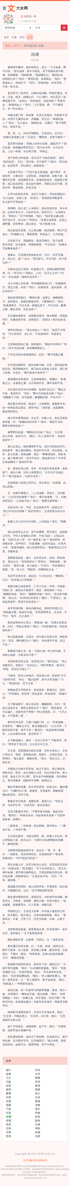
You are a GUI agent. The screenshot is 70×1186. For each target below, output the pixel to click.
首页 (6, 37)
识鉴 (8, 1081)
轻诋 (37, 1116)
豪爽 (8, 1093)
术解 (37, 1105)
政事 (8, 1073)
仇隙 (37, 1136)
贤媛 (8, 1105)
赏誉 (37, 1081)
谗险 (37, 1128)
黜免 (37, 1120)
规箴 (37, 1085)
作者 (14, 37)
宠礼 (37, 1108)
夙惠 (37, 1089)
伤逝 (8, 1101)
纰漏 (37, 1132)
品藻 (8, 1085)
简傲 (37, 1112)
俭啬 (8, 1124)
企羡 (37, 1097)
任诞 (8, 1112)
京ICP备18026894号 (35, 1160)
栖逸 (37, 1101)
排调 (8, 1116)
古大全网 (15, 8)
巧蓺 (8, 1108)
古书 (29, 37)
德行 (8, 1070)
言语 (37, 1070)
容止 (37, 1093)
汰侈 (37, 1124)
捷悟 (8, 1089)
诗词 (22, 37)
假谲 (8, 1120)
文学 (37, 1073)
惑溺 (8, 1136)
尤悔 (8, 1132)
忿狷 (8, 1128)
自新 (8, 1097)
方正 (8, 1077)
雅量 (37, 1077)
